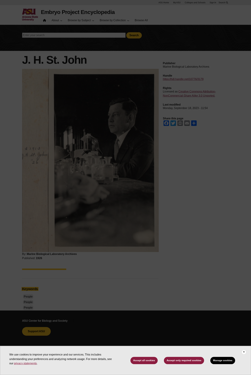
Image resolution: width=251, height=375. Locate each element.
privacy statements (25, 363)
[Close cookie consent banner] (244, 352)
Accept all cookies (144, 360)
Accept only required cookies (184, 360)
